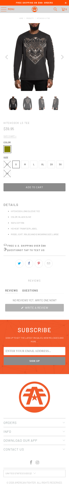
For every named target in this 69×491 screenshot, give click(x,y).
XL (42, 164)
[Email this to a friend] (49, 264)
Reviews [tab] (11, 291)
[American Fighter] (34, 9)
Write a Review (42, 308)
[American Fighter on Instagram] (37, 462)
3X (60, 164)
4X (7, 173)
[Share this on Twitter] (19, 264)
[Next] (62, 57)
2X (51, 164)
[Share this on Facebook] (29, 264)
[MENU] (2, 9)
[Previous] (7, 57)
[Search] (55, 9)
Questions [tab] (30, 291)
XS (7, 164)
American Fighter (25, 482)
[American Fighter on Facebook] (31, 462)
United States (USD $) (19, 473)
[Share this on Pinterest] (39, 264)
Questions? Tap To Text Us (26, 250)
